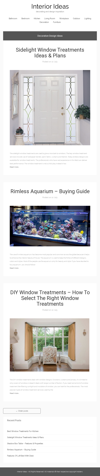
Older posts (22, 411)
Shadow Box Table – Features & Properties (25, 443)
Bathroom (13, 18)
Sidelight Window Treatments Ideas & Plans (50, 53)
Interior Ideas (50, 6)
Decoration (44, 22)
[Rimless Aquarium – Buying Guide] (50, 226)
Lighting (87, 18)
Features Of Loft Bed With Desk (20, 456)
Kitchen (37, 18)
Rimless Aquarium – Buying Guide (50, 191)
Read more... (15, 167)
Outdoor (76, 18)
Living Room (49, 18)
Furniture (57, 22)
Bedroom (25, 18)
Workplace (64, 18)
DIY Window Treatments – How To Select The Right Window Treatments (50, 298)
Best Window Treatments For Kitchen (23, 431)
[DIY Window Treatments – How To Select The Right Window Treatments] (49, 345)
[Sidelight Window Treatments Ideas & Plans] (50, 107)
